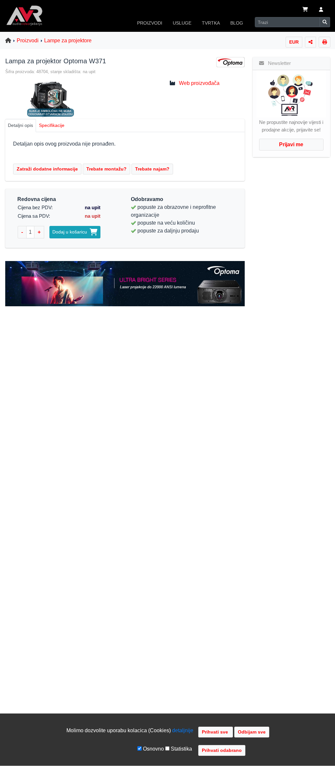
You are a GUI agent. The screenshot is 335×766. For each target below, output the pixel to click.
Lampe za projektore (68, 40)
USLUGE (182, 23)
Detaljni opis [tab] (20, 125)
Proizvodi (28, 40)
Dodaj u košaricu (71, 231)
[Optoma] (230, 62)
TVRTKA (211, 23)
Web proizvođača (199, 83)
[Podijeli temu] (310, 42)
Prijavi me (291, 144)
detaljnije (182, 730)
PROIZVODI (149, 23)
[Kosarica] (305, 10)
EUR (294, 42)
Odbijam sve (252, 732)
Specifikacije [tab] (51, 125)
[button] (321, 10)
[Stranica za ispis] (324, 42)
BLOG (236, 23)
